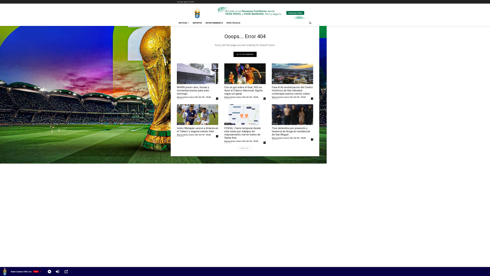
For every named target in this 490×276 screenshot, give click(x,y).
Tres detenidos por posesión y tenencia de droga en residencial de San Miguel (291, 131)
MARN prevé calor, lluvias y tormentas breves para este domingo (193, 90)
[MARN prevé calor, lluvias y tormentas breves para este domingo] (197, 73)
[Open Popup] (66, 271)
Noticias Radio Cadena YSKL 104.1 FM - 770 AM (194, 97)
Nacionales (181, 83)
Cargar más (244, 148)
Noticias (275, 83)
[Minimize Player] (485, 271)
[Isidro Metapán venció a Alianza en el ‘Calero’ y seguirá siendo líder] (197, 114)
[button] (310, 23)
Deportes (228, 83)
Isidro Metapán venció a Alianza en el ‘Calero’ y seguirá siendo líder (197, 130)
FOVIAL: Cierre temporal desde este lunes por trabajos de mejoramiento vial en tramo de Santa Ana (242, 133)
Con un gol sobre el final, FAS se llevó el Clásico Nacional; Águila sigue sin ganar (243, 90)
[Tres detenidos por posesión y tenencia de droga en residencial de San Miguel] (292, 114)
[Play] (49, 271)
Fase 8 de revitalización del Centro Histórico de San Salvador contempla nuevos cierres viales (292, 90)
